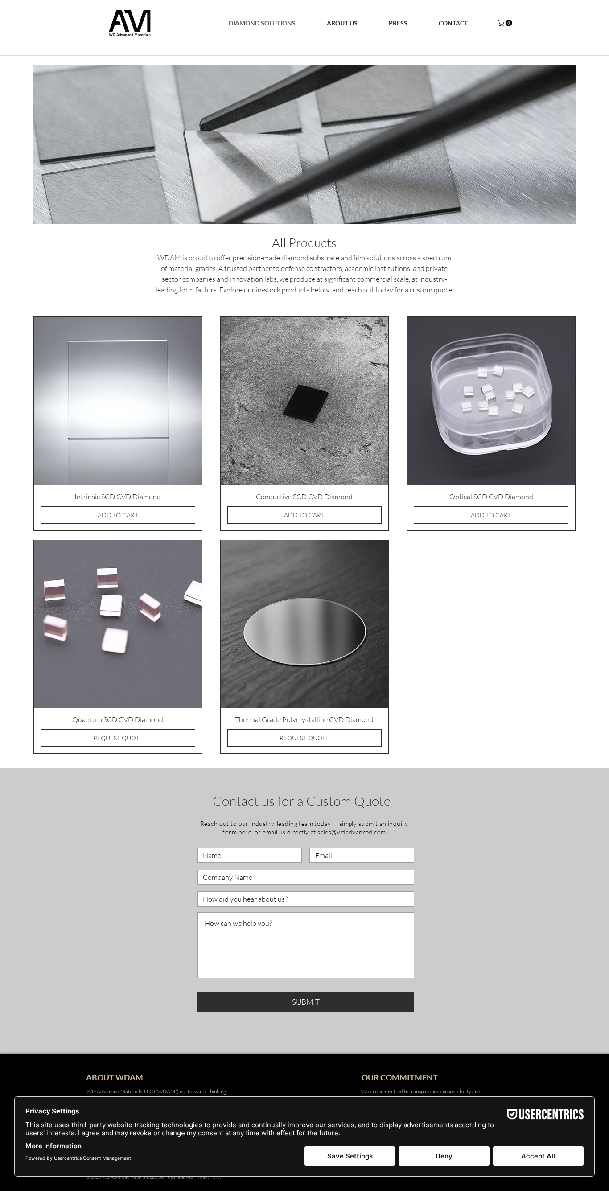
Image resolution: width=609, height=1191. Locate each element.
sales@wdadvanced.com (351, 832)
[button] (342, 23)
